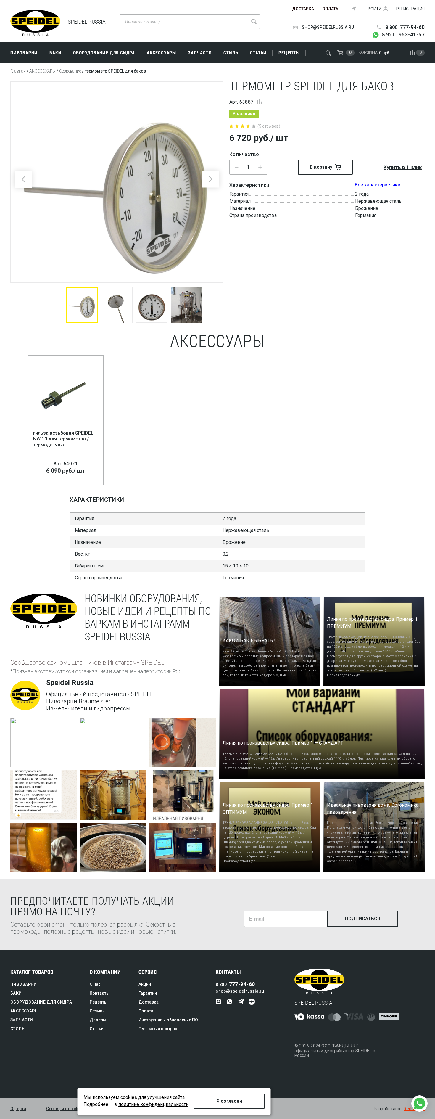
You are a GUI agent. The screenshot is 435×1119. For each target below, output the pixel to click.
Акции (144, 984)
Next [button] (210, 179)
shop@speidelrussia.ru (328, 27)
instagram (219, 1002)
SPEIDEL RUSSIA (35, 23)
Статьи (258, 52)
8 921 (403, 34)
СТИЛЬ (230, 52)
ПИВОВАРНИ (24, 52)
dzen (252, 1002)
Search (254, 22)
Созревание (70, 71)
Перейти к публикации (39, 760)
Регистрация (410, 9)
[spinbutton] (248, 167)
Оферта (18, 1108)
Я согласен (229, 1101)
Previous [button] (23, 179)
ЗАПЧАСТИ (200, 52)
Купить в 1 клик (403, 167)
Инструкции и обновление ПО (168, 1019)
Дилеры (98, 1019)
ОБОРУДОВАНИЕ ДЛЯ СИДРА (104, 52)
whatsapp (230, 1002)
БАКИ (55, 52)
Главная (18, 71)
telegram (241, 1002)
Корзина (368, 52)
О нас (95, 984)
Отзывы (98, 1011)
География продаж (157, 1028)
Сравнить (259, 101)
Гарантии (147, 993)
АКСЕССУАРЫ (161, 52)
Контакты (99, 993)
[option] (116, 182)
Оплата (330, 9)
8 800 (405, 27)
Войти (374, 9)
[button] (260, 167)
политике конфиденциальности (153, 1104)
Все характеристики (377, 184)
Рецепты (289, 52)
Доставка (303, 9)
